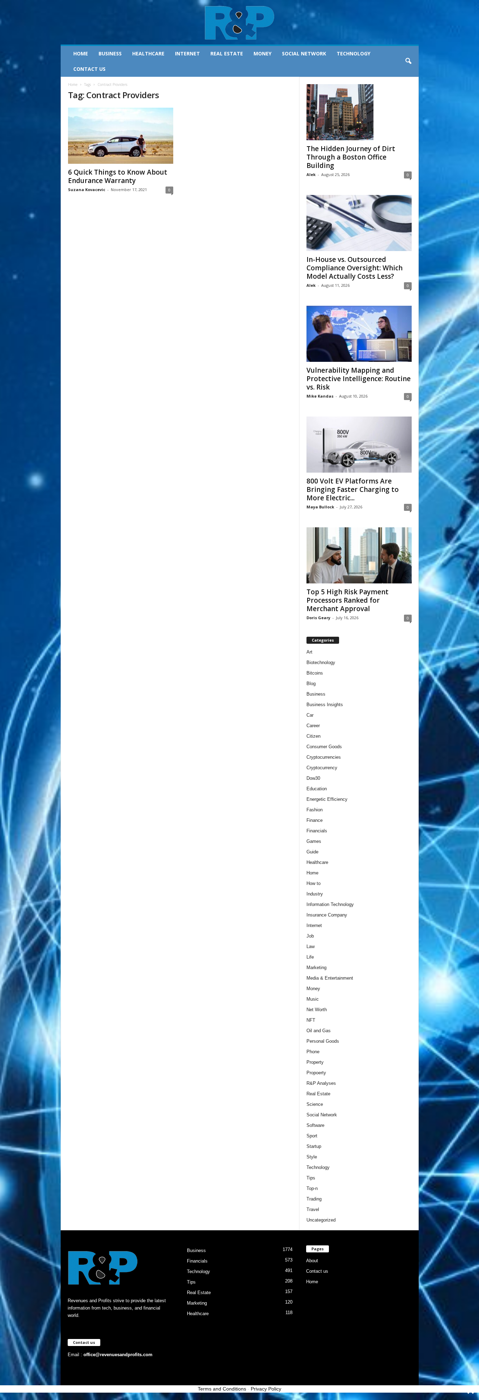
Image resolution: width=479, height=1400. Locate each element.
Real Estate (226, 53)
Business (110, 53)
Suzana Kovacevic (86, 189)
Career (313, 725)
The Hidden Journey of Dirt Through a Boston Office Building (350, 157)
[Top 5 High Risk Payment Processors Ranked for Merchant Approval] (359, 555)
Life (310, 957)
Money (262, 53)
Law (310, 946)
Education (316, 788)
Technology (353, 53)
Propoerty (316, 1072)
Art (309, 652)
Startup (313, 1146)
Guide (312, 851)
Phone (312, 1051)
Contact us (89, 69)
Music (312, 999)
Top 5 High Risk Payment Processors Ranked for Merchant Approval (347, 600)
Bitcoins (314, 673)
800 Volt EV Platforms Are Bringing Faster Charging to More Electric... (352, 489)
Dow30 (313, 778)
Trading (314, 1199)
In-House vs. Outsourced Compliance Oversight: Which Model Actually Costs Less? (354, 268)
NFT (310, 1020)
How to (313, 883)
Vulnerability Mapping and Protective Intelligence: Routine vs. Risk (358, 379)
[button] (408, 61)
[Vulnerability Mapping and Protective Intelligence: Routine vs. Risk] (359, 334)
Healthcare (148, 53)
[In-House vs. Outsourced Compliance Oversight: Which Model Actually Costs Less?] (359, 223)
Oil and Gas (318, 1030)
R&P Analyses (321, 1083)
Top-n (312, 1188)
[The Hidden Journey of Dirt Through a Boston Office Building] (359, 112)
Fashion (314, 809)
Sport (311, 1135)
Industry (314, 894)
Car (309, 715)
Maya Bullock (320, 506)
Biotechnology (320, 662)
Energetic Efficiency (327, 799)
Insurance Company (326, 915)
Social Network (304, 53)
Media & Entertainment (329, 978)
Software (315, 1125)
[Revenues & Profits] (240, 22)
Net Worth (316, 1009)
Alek (311, 174)
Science (314, 1104)
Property (315, 1062)
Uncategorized (321, 1220)
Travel (312, 1209)
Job (310, 936)
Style (311, 1156)
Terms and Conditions (222, 1389)
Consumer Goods (324, 746)
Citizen (313, 736)
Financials (316, 830)
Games (313, 841)
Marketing (316, 967)
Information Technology (330, 904)
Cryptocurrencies (323, 757)
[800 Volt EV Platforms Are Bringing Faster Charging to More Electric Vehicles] (359, 445)
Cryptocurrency (321, 767)
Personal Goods (322, 1041)
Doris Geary (318, 617)
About (312, 1260)
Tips (310, 1178)
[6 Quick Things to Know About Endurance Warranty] (120, 136)
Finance (314, 820)
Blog (311, 683)
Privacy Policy (266, 1389)
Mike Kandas (319, 396)
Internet (187, 53)
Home (80, 53)
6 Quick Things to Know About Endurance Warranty (117, 176)
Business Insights (324, 704)
